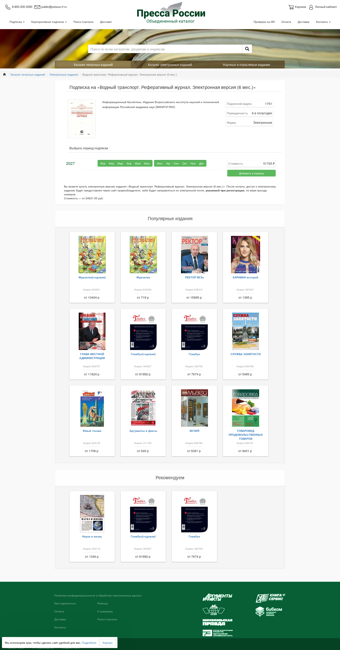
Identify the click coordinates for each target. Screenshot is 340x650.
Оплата (286, 22)
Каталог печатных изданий (93, 64)
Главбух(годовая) (143, 354)
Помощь (102, 603)
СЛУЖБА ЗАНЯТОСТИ (246, 354)
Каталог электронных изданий (170, 64)
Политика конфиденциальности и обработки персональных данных (98, 595)
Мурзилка (143, 277)
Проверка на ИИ (264, 22)
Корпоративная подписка (48, 22)
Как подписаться (65, 603)
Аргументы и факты (143, 431)
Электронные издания (63, 74)
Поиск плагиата (83, 22)
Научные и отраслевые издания (246, 64)
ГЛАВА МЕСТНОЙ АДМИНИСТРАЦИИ (92, 356)
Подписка (16, 22)
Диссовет (106, 22)
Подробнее (89, 642)
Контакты (322, 22)
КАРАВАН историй (245, 277)
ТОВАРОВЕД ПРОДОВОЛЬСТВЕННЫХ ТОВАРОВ (246, 434)
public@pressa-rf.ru (54, 7)
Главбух (194, 354)
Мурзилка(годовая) (92, 277)
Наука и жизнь (92, 536)
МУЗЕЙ (194, 431)
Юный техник (92, 431)
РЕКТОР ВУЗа (194, 277)
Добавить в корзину (251, 173)
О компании (105, 611)
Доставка (303, 22)
